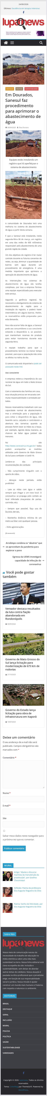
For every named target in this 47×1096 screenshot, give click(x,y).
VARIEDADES (8, 1053)
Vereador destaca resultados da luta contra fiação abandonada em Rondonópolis (22, 614)
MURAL (6, 1025)
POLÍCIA (6, 1031)
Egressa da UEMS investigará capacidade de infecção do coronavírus (27, 560)
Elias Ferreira (24, 127)
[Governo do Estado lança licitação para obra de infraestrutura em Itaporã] (23, 686)
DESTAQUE (9, 89)
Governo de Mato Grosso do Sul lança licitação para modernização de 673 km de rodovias (22, 664)
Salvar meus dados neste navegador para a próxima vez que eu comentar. (23, 837)
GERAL (5, 1014)
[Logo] (23, 941)
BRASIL (6, 1003)
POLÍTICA (19, 89)
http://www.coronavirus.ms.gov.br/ (20, 446)
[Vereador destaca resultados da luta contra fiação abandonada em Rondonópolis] (23, 584)
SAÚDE (6, 1042)
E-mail (6, 805)
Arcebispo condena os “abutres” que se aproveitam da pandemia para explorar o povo (24, 547)
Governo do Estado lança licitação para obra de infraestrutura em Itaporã (21, 713)
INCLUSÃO (7, 1020)
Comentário (9, 757)
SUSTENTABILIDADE (31, 89)
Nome (7, 793)
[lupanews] (6, 43)
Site (4, 818)
